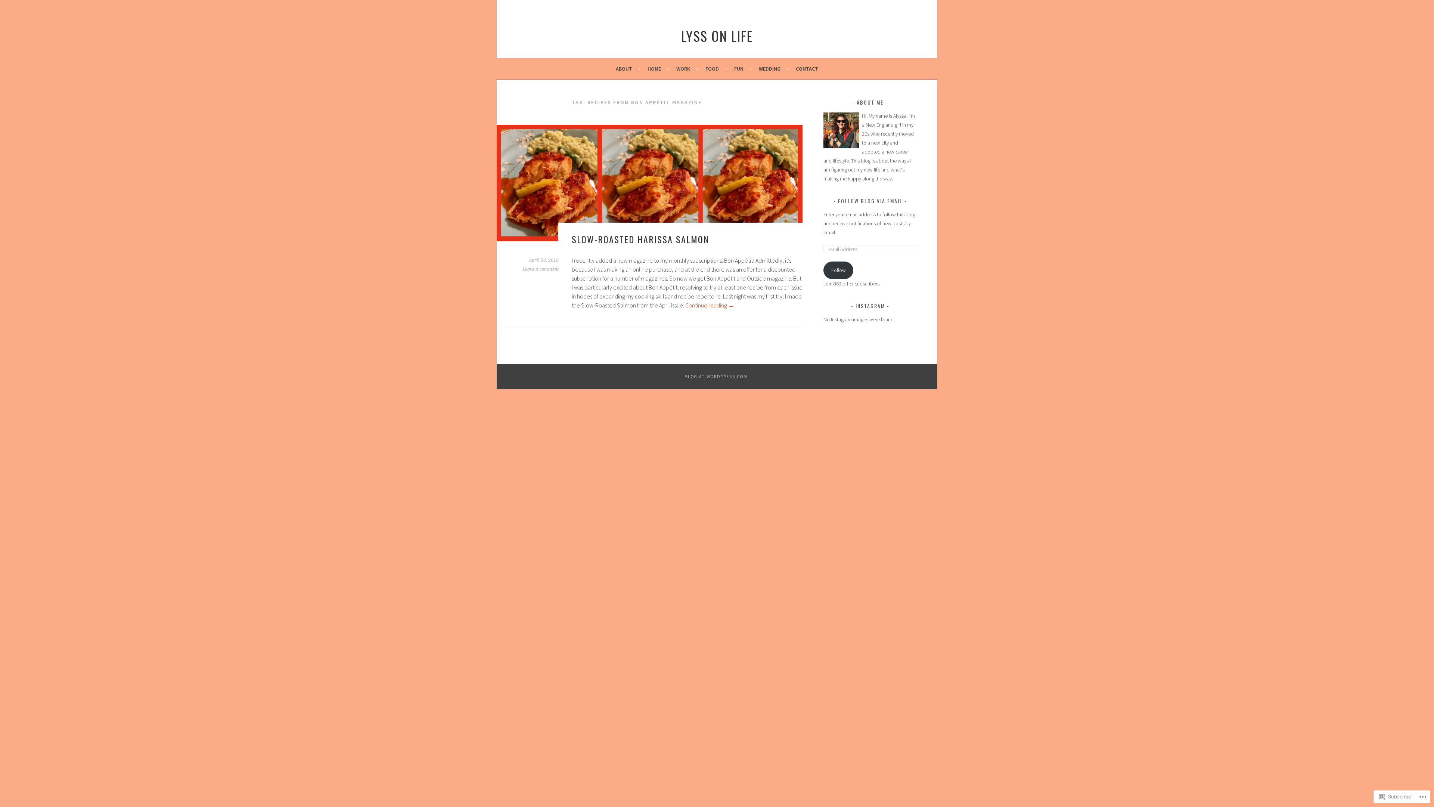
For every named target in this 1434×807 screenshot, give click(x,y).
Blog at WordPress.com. (717, 376)
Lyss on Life (717, 36)
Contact (807, 68)
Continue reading (709, 305)
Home (654, 68)
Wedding (769, 68)
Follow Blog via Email (870, 201)
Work (683, 68)
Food (712, 68)
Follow (838, 270)
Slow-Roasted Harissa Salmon (640, 239)
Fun (739, 68)
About (624, 68)
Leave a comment (540, 269)
